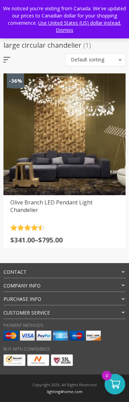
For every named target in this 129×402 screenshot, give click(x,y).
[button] (95, 59)
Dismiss (64, 30)
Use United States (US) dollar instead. (79, 23)
